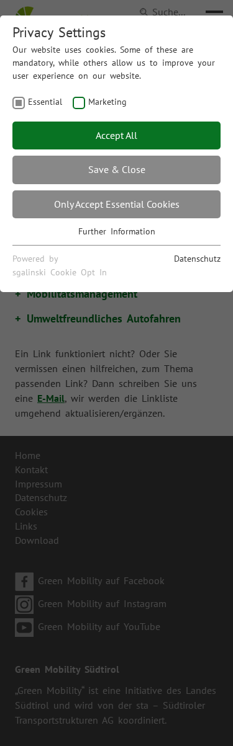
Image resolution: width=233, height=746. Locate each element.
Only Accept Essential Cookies (117, 204)
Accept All (116, 135)
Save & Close (116, 169)
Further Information (116, 231)
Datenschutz (197, 258)
